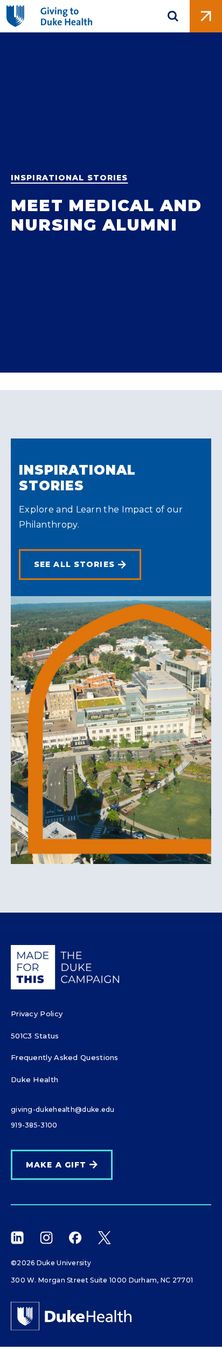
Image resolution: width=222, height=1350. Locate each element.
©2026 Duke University (51, 1263)
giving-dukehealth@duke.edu (63, 1109)
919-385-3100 (34, 1125)
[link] (80, 564)
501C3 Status (35, 1035)
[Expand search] (173, 16)
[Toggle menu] (206, 16)
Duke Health (34, 1079)
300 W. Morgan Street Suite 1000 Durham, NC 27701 (102, 1280)
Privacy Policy (37, 1013)
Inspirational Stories (69, 178)
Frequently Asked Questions (65, 1057)
